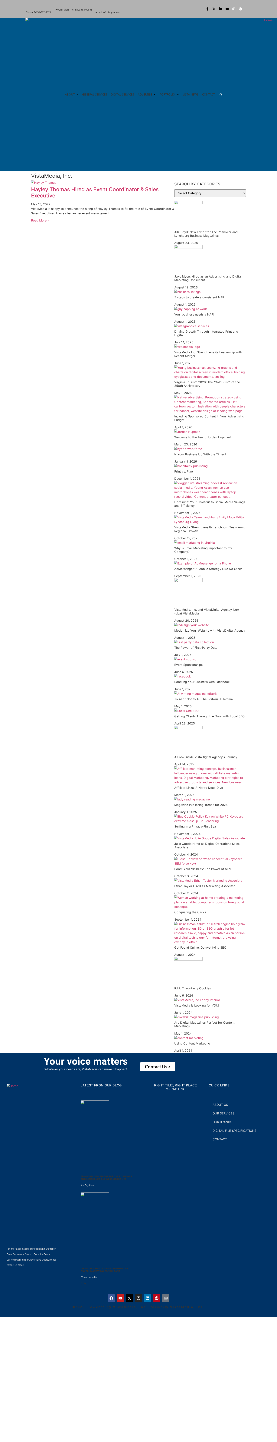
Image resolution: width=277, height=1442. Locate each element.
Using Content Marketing (192, 1043)
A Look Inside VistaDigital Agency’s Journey (205, 757)
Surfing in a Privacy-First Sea (195, 826)
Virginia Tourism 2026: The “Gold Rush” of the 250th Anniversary (207, 384)
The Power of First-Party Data (195, 647)
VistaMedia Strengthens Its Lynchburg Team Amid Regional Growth (209, 529)
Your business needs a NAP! (194, 314)
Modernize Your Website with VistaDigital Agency (209, 630)
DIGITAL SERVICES (122, 94)
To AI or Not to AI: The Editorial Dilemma (203, 699)
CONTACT (208, 94)
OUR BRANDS (222, 1122)
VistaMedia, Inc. (51, 175)
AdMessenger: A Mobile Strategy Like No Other (208, 569)
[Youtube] (227, 9)
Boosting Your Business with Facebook (202, 682)
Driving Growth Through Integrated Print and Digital (206, 333)
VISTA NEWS (190, 94)
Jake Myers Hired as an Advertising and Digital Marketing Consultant (208, 278)
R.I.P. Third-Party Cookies (192, 988)
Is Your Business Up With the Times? (200, 454)
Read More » (40, 220)
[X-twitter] (214, 9)
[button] (221, 94)
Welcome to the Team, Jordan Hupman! (202, 437)
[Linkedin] (147, 1298)
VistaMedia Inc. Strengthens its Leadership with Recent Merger (208, 354)
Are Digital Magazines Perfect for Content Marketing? (204, 1024)
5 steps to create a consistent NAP (199, 297)
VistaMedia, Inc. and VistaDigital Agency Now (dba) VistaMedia (207, 611)
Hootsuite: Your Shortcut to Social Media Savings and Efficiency (209, 503)
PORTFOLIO (167, 94)
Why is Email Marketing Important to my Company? (203, 550)
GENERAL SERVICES (94, 94)
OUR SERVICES (223, 1113)
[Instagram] (233, 9)
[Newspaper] (165, 1298)
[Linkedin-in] (220, 9)
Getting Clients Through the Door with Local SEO (209, 716)
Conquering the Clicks (190, 912)
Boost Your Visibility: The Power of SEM (202, 869)
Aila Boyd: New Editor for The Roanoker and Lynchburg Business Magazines (206, 233)
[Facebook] (111, 1298)
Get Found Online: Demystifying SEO (200, 947)
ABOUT (70, 94)
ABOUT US (220, 1105)
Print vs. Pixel (184, 471)
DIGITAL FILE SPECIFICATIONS (234, 1131)
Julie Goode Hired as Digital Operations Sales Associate (207, 845)
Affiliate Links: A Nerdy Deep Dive (198, 788)
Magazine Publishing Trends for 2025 (201, 805)
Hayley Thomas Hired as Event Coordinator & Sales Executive (95, 192)
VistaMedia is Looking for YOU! (196, 1005)
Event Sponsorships (188, 665)
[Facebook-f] (207, 9)
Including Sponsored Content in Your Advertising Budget (209, 418)
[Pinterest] (240, 9)
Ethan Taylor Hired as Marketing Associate (204, 886)
